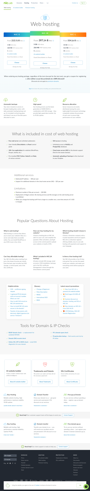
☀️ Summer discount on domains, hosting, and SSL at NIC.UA (72, 301)
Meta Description (42, 292)
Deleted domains (25, 465)
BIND (38, 300)
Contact (75, 475)
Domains (19, 3)
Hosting (26, 3)
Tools (22, 470)
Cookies (37, 485)
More (41, 3)
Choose (17, 62)
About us (75, 458)
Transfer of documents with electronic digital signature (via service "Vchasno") (19, 313)
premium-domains (53, 81)
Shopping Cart (48, 3)
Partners (75, 472)
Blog (5, 463)
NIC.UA (8, 3)
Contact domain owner (27, 467)
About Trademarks (45, 381)
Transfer (23, 462)
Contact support (63, 446)
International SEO (42, 297)
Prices (22, 458)
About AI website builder (18, 381)
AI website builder (18, 7)
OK (80, 485)
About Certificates (72, 381)
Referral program (77, 465)
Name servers (24, 460)
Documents (76, 460)
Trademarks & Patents (62, 458)
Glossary (75, 470)
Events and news (77, 467)
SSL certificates (60, 460)
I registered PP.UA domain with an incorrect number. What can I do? (18, 296)
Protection (34, 3)
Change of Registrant (43, 289)
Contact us (75, 3)
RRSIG (39, 294)
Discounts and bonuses (79, 462)
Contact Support (68, 415)
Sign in (83, 3)
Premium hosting (30, 7)
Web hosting (7, 7)
